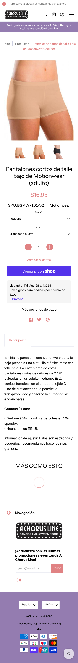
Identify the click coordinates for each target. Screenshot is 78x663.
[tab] (17, 340)
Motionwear (60, 205)
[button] (4, 4)
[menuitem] (46, 14)
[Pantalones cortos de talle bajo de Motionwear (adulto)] (21, 152)
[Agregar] (49, 247)
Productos (22, 43)
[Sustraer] (28, 247)
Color (39, 227)
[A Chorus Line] (16, 14)
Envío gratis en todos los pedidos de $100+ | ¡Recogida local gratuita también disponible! (39, 27)
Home (6, 43)
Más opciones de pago (39, 309)
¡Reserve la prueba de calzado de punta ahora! (39, 3)
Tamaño (39, 212)
